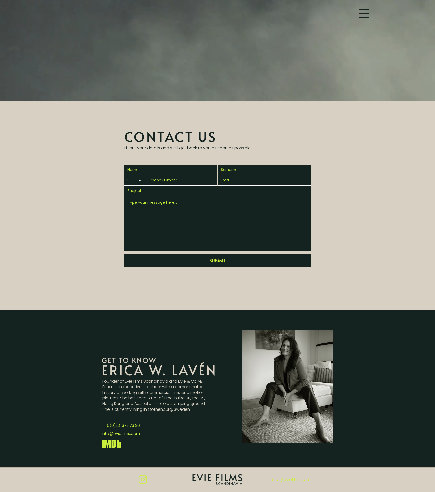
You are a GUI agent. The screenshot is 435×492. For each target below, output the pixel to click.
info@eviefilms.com (291, 479)
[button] (364, 13)
